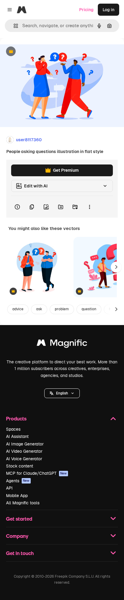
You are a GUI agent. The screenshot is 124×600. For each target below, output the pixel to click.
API (9, 488)
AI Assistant (17, 436)
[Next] (116, 267)
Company (17, 536)
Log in (108, 9)
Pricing (86, 9)
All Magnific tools (22, 503)
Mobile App (17, 495)
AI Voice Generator (24, 458)
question (89, 309)
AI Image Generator (25, 444)
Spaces (13, 429)
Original (38, 52)
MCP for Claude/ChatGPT (36, 473)
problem (62, 309)
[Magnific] (62, 344)
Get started (19, 518)
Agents (17, 481)
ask (39, 309)
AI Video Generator (24, 451)
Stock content (19, 466)
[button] (62, 393)
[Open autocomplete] (13, 26)
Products (16, 418)
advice (17, 309)
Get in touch (20, 553)
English (62, 393)
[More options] (89, 207)
